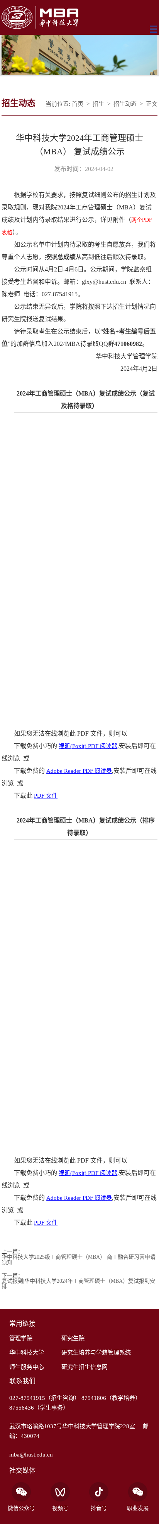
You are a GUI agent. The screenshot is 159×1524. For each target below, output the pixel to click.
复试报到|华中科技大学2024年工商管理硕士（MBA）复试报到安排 (78, 1284)
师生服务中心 (26, 1367)
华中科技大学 (26, 1352)
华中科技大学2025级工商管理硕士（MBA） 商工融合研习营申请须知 (79, 1259)
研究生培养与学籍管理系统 (96, 1352)
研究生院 (73, 1338)
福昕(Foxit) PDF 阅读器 (88, 746)
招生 (98, 104)
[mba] (79, 18)
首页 (77, 104)
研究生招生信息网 (84, 1367)
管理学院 (20, 1338)
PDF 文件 (46, 796)
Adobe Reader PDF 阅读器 (79, 771)
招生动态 (125, 104)
